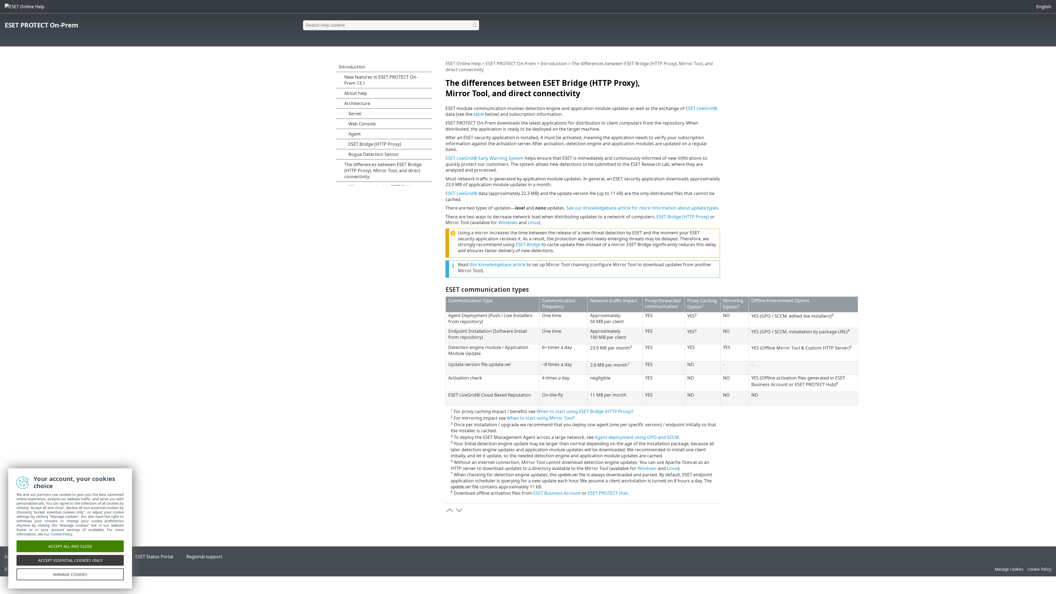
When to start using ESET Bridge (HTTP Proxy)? (585, 412)
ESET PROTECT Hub (608, 493)
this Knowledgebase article (497, 265)
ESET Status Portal (154, 557)
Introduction (554, 64)
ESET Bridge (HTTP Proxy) (682, 217)
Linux (533, 222)
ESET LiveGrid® (701, 108)
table (479, 114)
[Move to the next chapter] (459, 510)
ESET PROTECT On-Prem (41, 24)
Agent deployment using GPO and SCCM (637, 437)
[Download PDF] (709, 81)
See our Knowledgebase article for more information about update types (642, 208)
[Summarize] (717, 81)
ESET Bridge (528, 244)
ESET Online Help (463, 64)
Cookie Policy (1039, 569)
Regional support (204, 557)
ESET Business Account (557, 493)
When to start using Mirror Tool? (541, 418)
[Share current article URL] (700, 81)
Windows (508, 222)
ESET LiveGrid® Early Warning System (485, 158)
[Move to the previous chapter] (450, 510)
